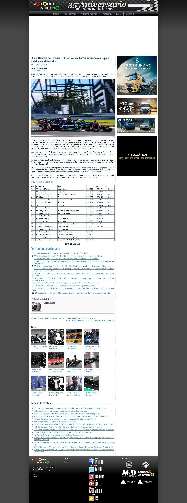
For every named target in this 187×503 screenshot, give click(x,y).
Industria (107, 13)
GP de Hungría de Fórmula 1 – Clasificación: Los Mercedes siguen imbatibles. (65, 286)
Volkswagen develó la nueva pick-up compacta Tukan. (55, 422)
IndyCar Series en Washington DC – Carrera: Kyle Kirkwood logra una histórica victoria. (68, 427)
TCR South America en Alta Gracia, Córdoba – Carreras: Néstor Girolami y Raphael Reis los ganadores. (74, 430)
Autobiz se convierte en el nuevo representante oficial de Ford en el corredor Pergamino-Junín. (71, 416)
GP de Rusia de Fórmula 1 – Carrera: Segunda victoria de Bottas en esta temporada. (66, 283)
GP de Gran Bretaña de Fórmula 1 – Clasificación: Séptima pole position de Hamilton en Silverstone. (72, 266)
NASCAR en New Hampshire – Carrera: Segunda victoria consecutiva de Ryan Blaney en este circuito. (74, 424)
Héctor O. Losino (40, 298)
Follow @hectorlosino (39, 70)
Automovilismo (89, 13)
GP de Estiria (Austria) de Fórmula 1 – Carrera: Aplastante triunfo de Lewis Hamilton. (66, 259)
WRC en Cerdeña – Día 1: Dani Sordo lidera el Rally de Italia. (91, 320)
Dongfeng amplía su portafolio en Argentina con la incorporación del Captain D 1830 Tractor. (70, 408)
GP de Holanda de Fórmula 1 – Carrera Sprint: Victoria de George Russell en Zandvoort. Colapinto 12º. (73, 447)
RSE (118, 13)
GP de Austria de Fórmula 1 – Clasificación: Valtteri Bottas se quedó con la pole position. (68, 256)
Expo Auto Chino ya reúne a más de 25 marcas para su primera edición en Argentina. (67, 414)
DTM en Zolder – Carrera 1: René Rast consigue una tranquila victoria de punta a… (62, 318)
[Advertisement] (93, 35)
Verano (130, 13)
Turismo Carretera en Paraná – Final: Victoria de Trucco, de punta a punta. (62, 432)
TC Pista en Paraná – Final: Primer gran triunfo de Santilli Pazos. (59, 435)
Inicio (56, 13)
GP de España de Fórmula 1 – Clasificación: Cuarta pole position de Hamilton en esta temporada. (72, 293)
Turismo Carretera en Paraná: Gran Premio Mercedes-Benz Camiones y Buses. (65, 419)
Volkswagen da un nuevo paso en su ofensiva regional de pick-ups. (60, 411)
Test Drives (70, 13)
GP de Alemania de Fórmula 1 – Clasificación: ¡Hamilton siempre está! (61, 253)
